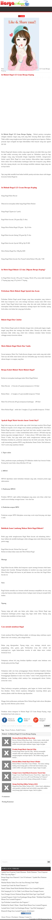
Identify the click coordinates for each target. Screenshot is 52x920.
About (3, 917)
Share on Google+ (42, 720)
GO (49, 862)
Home (3, 69)
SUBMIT (47, 726)
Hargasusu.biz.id (46, 919)
